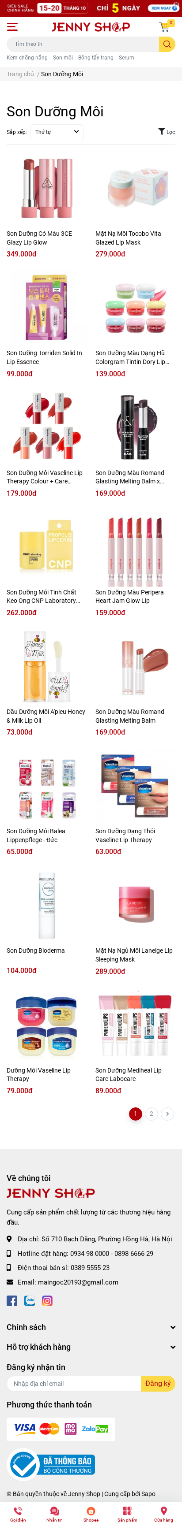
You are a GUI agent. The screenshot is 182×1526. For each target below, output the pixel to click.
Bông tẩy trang (96, 58)
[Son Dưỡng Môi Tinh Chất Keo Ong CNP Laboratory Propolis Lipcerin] (47, 547)
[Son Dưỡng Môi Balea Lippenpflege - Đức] (47, 786)
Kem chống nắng (27, 58)
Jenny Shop (84, 1493)
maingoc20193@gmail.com (78, 1282)
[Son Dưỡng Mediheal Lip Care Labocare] (135, 1025)
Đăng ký (158, 1383)
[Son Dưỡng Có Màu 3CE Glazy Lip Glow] (47, 188)
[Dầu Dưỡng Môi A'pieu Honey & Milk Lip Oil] (47, 666)
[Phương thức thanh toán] (61, 1429)
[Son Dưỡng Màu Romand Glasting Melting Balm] (135, 666)
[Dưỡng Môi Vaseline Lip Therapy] (47, 1025)
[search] (167, 44)
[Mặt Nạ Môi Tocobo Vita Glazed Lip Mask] (135, 188)
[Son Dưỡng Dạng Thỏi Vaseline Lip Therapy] (135, 786)
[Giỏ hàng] (164, 27)
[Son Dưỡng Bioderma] (47, 905)
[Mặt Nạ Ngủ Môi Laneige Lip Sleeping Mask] (135, 905)
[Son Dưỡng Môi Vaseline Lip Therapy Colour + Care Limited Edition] (47, 428)
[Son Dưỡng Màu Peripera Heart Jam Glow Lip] (135, 547)
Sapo (148, 1493)
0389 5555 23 (90, 1268)
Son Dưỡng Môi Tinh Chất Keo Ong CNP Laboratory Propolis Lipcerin (41, 601)
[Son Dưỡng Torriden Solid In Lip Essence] (47, 308)
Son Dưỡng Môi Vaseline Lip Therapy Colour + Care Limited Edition (45, 481)
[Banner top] (91, 8)
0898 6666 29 (133, 1254)
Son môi (63, 58)
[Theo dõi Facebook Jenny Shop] (12, 1299)
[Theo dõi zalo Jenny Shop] (29, 1299)
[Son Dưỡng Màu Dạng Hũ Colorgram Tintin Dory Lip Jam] (135, 308)
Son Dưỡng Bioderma (36, 950)
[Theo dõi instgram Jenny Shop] (47, 1299)
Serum (126, 58)
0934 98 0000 (89, 1254)
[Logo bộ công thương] (51, 1464)
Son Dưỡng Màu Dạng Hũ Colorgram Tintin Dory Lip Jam (130, 361)
